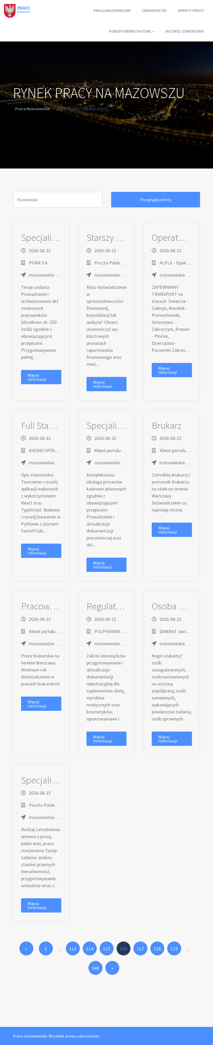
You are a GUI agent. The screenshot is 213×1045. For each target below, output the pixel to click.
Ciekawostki (154, 10)
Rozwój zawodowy (185, 31)
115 (106, 949)
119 (174, 949)
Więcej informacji (37, 377)
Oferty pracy (191, 10)
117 (140, 949)
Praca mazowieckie (112, 10)
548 (95, 968)
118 (157, 949)
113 (72, 949)
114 (89, 949)
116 (123, 949)
